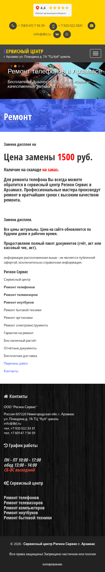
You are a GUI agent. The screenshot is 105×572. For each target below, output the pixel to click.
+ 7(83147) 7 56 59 (31, 25)
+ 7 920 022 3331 (70, 25)
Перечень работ (16, 363)
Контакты (11, 371)
